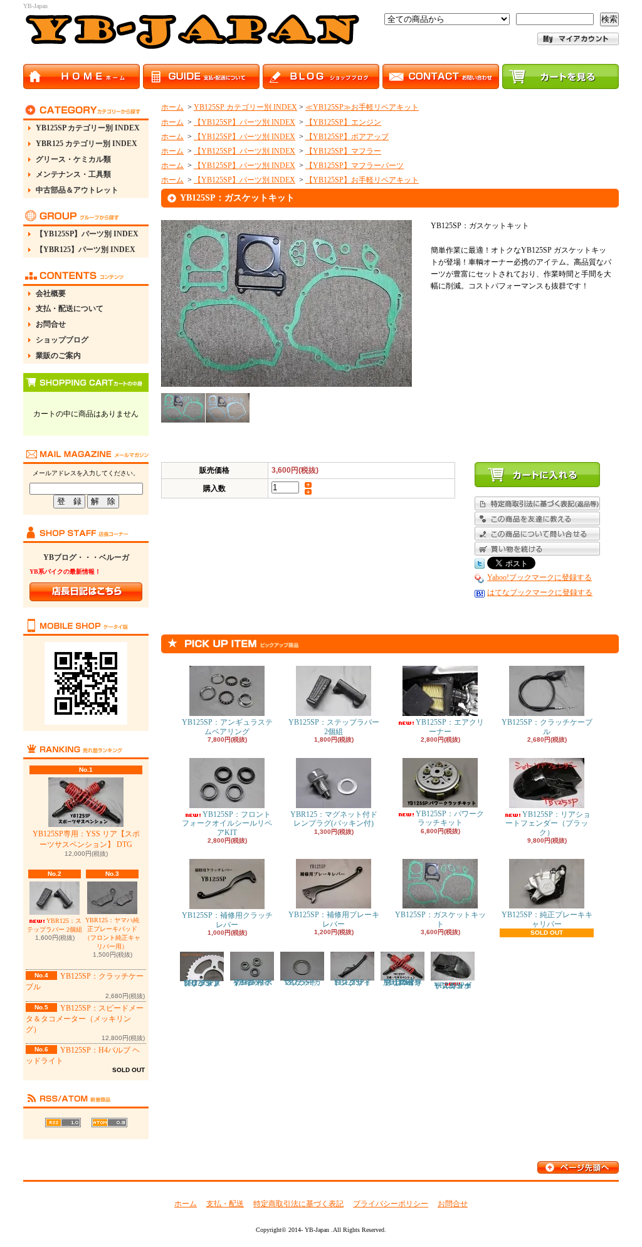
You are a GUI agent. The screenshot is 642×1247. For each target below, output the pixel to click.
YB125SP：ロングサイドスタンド (353, 982)
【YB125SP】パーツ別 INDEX (87, 233)
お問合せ (51, 324)
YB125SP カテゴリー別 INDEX (88, 128)
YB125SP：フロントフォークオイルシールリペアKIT (227, 823)
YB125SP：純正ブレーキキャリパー (547, 919)
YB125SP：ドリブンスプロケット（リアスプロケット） (202, 983)
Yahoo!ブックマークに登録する (539, 577)
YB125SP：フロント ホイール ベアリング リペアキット (252, 982)
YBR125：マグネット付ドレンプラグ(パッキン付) (333, 819)
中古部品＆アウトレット (77, 190)
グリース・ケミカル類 (73, 159)
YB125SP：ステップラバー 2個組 (333, 726)
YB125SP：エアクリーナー (450, 726)
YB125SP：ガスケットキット (440, 919)
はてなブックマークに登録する (539, 592)
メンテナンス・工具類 (73, 174)
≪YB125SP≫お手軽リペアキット (362, 107)
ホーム (172, 107)
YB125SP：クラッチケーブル (547, 726)
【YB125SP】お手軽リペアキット (362, 180)
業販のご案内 (58, 355)
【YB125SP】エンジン (343, 122)
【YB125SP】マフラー (343, 151)
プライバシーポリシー (390, 1203)
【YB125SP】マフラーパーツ (354, 165)
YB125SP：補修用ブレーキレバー (333, 919)
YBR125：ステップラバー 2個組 (54, 925)
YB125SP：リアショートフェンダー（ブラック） (548, 823)
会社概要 (51, 293)
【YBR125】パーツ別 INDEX (85, 249)
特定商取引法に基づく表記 (298, 1203)
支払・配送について (69, 308)
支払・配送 (225, 1203)
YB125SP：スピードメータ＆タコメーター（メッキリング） (85, 1019)
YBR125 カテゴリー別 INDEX (86, 143)
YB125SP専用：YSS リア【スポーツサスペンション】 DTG (86, 839)
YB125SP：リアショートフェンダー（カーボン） (453, 985)
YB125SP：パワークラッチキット (450, 818)
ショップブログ (62, 339)
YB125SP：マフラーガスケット (302, 982)
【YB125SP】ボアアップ (347, 136)
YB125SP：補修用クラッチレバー (227, 920)
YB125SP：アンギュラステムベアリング (227, 726)
